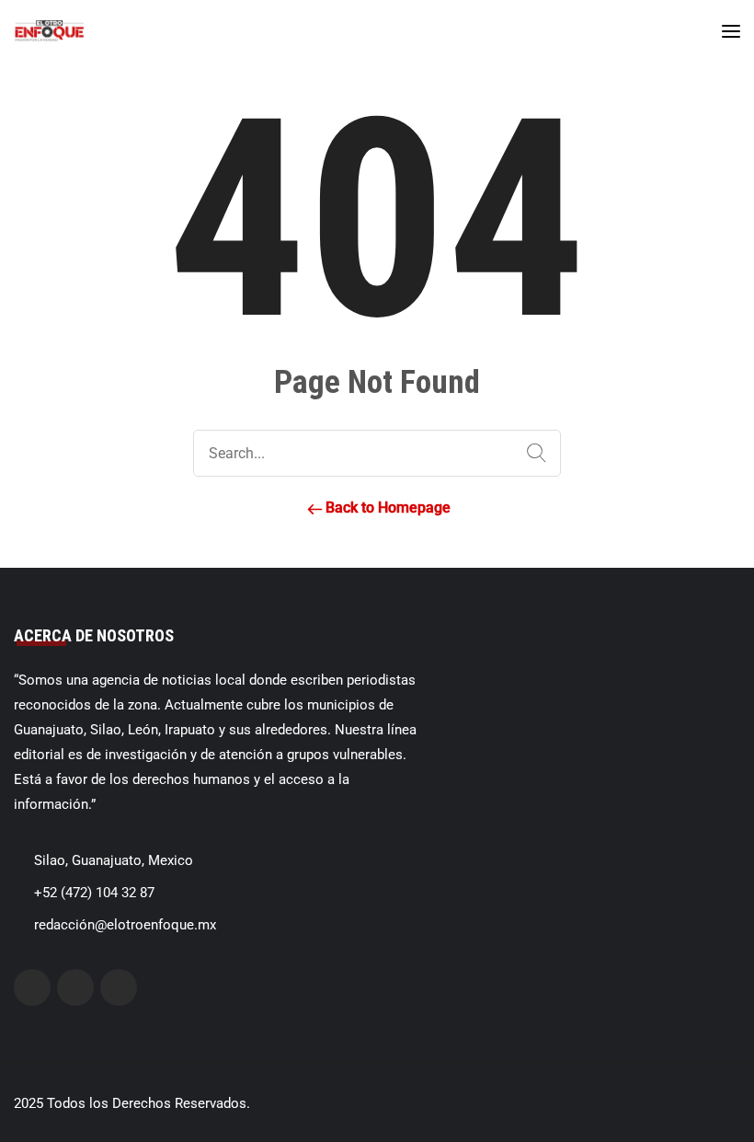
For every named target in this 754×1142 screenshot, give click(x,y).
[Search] (532, 454)
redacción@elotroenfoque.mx (125, 925)
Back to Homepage (386, 507)
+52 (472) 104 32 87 (94, 892)
